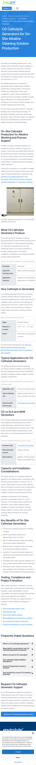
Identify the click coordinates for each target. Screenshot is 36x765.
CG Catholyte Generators (26, 445)
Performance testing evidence (13, 615)
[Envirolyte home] (9, 3)
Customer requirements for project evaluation (17, 624)
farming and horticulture (17, 179)
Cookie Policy (18, 762)
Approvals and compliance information (15, 621)
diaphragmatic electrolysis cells (11, 350)
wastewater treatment (25, 182)
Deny (18, 757)
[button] (33, 733)
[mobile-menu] (16, 8)
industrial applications (8, 182)
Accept (18, 752)
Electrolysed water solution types (13, 608)
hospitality (28, 179)
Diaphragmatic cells (9, 612)
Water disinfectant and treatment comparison (18, 618)
